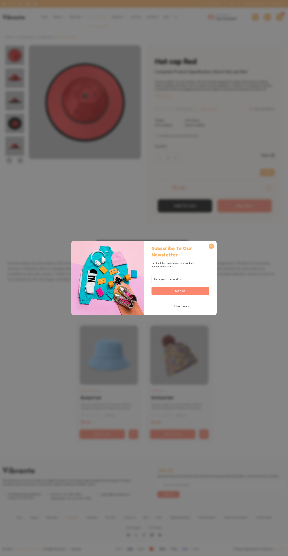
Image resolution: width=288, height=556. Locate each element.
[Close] (211, 246)
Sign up (180, 291)
